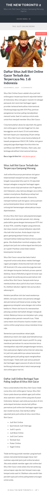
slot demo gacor (29, 156)
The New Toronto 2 (23, 5)
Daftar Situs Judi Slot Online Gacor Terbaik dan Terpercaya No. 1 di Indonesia (23, 77)
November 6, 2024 (11, 87)
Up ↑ (37, 490)
